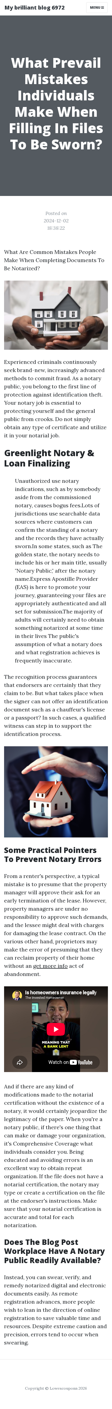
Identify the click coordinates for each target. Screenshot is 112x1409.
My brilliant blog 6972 (34, 7)
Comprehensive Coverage (46, 1143)
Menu (95, 7)
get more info (50, 965)
